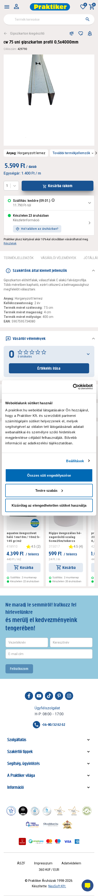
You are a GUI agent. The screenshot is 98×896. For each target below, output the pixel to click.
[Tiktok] (49, 696)
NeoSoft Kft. (57, 886)
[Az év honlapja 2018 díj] (34, 810)
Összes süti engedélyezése (49, 475)
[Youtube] (39, 696)
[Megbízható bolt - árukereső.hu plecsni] (86, 810)
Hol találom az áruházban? (40, 228)
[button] (52, 203)
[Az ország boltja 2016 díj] (59, 810)
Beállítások (75, 461)
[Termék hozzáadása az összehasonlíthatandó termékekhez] (71, 33)
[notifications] (89, 33)
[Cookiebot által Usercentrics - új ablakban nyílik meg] (73, 387)
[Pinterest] (59, 696)
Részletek (10, 243)
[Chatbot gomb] (87, 885)
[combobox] (49, 19)
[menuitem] (7, 7)
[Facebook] (29, 696)
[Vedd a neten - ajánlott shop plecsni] (32, 824)
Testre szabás (46, 490)
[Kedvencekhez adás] (80, 33)
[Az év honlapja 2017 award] (74, 810)
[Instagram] (69, 696)
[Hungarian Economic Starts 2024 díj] (11, 810)
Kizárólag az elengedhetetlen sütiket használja (49, 505)
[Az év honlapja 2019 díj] (46, 810)
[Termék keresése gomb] (87, 19)
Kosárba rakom (60, 185)
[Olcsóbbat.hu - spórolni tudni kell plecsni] (51, 824)
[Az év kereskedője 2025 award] (67, 824)
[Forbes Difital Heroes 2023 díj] (23, 810)
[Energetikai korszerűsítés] (35, 523)
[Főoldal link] (50, 7)
